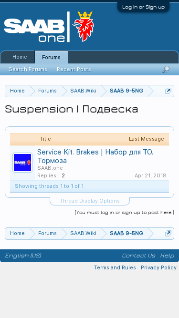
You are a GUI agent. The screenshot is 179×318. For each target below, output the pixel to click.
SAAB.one (50, 168)
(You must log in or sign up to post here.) (124, 212)
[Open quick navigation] (168, 91)
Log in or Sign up (143, 7)
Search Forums (28, 69)
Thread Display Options (90, 201)
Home (19, 57)
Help (167, 255)
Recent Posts (74, 69)
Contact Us (138, 255)
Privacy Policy (159, 268)
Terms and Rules (115, 268)
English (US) (23, 255)
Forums (51, 57)
